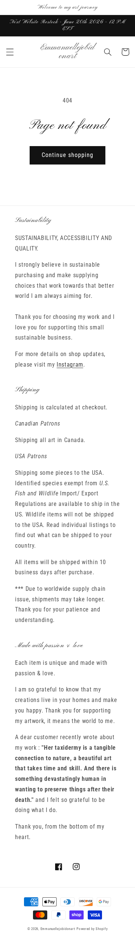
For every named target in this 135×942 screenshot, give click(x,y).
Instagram (70, 364)
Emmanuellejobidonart (57, 929)
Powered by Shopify (92, 929)
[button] (9, 51)
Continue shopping (68, 155)
